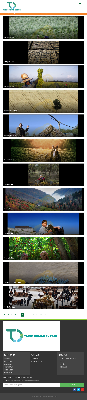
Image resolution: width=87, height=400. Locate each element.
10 (41, 315)
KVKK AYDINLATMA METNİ (68, 358)
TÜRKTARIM (36, 358)
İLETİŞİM (62, 364)
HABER (7, 358)
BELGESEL (8, 364)
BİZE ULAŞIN (63, 367)
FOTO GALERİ (9, 373)
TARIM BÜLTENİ (37, 361)
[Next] (45, 315)
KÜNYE (62, 361)
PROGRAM (8, 361)
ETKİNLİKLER (9, 370)
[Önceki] (5, 315)
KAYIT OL (72, 385)
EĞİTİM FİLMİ (9, 367)
